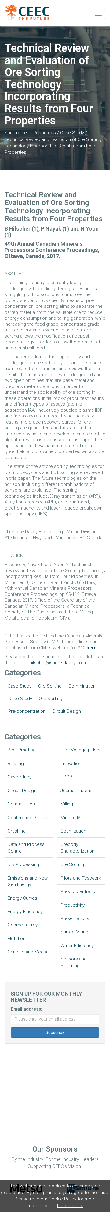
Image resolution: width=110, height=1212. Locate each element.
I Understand (70, 1205)
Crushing (17, 831)
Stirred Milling (74, 932)
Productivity (73, 905)
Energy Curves (22, 898)
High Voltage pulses (81, 750)
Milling (67, 804)
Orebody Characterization (77, 847)
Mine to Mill (72, 817)
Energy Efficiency (25, 911)
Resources (44, 133)
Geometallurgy (23, 925)
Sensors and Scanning (74, 962)
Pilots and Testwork (81, 878)
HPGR (66, 777)
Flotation (16, 938)
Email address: (26, 1009)
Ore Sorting (50, 686)
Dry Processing (23, 864)
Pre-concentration (27, 711)
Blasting (16, 763)
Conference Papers (28, 817)
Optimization (73, 831)
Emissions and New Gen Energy (28, 881)
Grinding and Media (27, 952)
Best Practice (22, 750)
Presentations (75, 918)
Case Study (72, 133)
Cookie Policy (62, 1199)
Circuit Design (66, 711)
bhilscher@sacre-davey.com (56, 662)
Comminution (82, 686)
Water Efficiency (77, 945)
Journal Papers (76, 790)
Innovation (71, 763)
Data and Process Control (26, 847)
